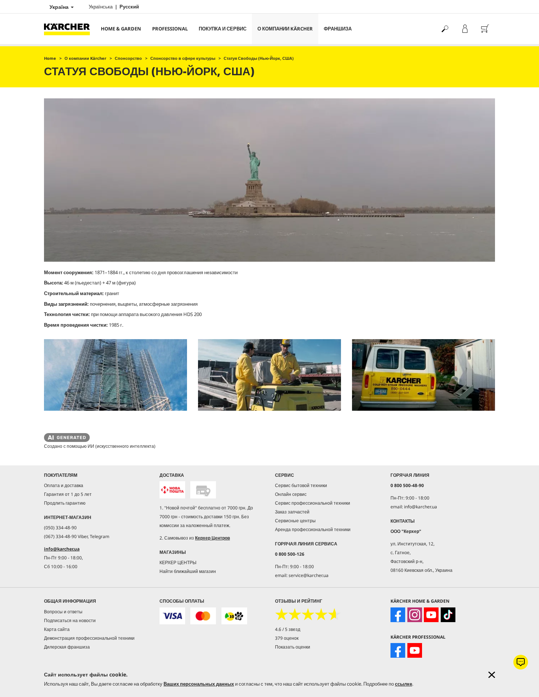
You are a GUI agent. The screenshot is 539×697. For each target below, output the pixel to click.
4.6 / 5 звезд (287, 629)
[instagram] (414, 614)
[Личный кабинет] (465, 29)
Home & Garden (121, 28)
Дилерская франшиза (67, 647)
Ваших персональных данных (199, 683)
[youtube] (431, 614)
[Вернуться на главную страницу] (69, 28)
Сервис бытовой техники (301, 485)
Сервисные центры (295, 521)
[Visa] (172, 616)
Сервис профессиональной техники (312, 503)
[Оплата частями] (234, 616)
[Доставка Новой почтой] (172, 489)
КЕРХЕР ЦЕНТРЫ (178, 562)
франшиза (338, 28)
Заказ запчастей (292, 512)
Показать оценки (292, 647)
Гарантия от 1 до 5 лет (68, 494)
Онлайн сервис (291, 494)
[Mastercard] (203, 616)
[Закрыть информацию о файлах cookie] (491, 675)
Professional (170, 28)
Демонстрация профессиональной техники (89, 638)
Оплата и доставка (63, 485)
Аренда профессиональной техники (313, 529)
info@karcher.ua (62, 549)
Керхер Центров (212, 538)
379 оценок (286, 638)
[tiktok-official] (448, 614)
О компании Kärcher (285, 28)
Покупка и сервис (222, 28)
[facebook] (397, 614)
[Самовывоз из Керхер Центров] (203, 489)
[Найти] (444, 29)
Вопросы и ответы (63, 612)
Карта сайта (57, 629)
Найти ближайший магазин (188, 571)
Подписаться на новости (70, 620)
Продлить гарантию (64, 503)
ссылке (403, 683)
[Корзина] (485, 29)
